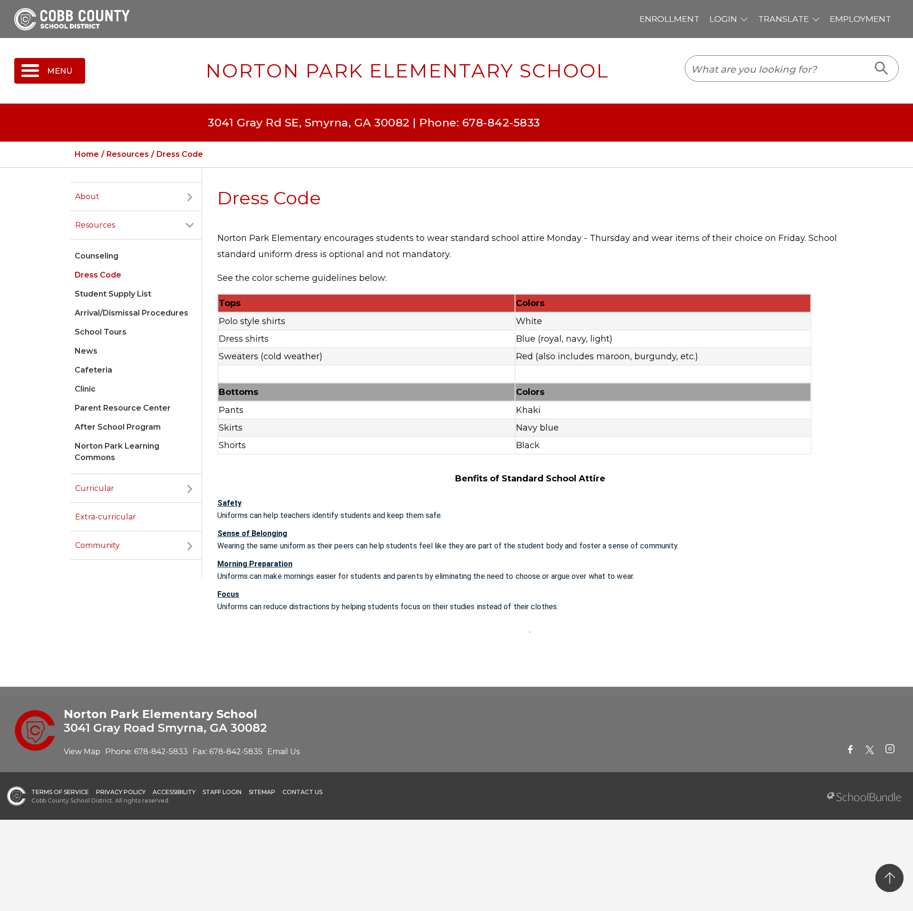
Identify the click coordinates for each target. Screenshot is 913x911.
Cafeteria (93, 369)
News (86, 350)
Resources (95, 225)
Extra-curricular (105, 516)
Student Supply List (113, 293)
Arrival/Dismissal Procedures (131, 312)
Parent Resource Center (123, 407)
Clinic (85, 388)
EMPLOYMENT (860, 19)
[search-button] (882, 68)
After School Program (118, 427)
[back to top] (889, 878)
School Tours (100, 331)
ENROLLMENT (669, 19)
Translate (783, 19)
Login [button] (723, 19)
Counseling (96, 255)
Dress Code (98, 274)
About (87, 196)
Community (97, 545)
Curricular (94, 488)
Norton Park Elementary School (407, 71)
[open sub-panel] (189, 196)
